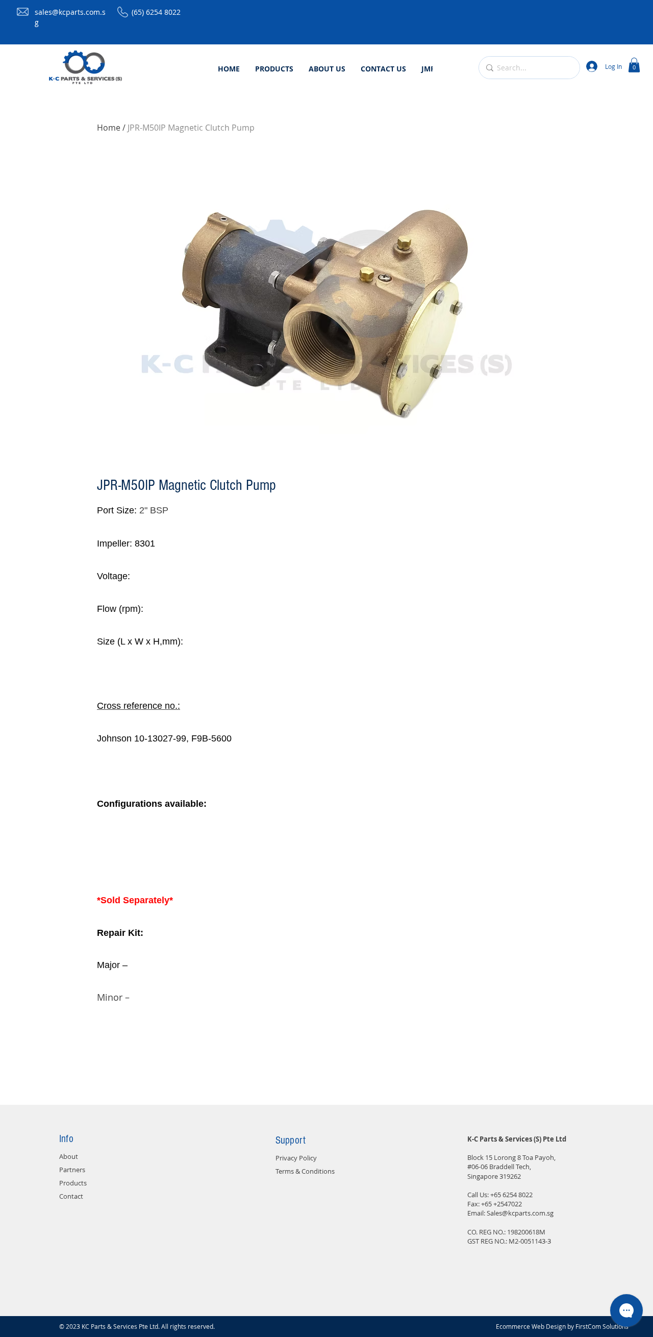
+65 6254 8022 (511, 1194)
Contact (71, 1196)
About (68, 1156)
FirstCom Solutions (602, 1326)
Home (108, 127)
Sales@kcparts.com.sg (520, 1213)
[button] (634, 65)
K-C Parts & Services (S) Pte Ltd (516, 1139)
